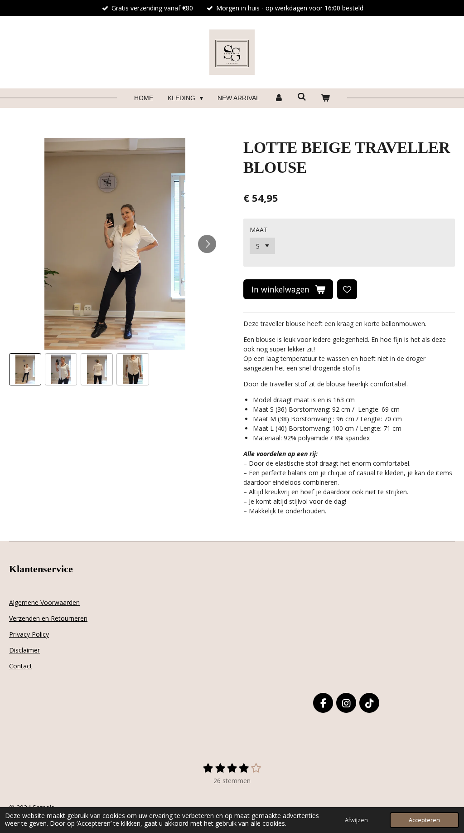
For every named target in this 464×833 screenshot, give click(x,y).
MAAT (259, 229)
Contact (20, 666)
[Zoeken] (302, 97)
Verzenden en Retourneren (48, 618)
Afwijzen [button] (356, 820)
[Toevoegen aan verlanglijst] (347, 289)
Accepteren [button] (424, 820)
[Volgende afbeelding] (207, 244)
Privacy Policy (29, 634)
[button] (25, 369)
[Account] (278, 98)
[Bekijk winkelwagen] (325, 98)
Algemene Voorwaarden (44, 602)
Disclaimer (24, 650)
